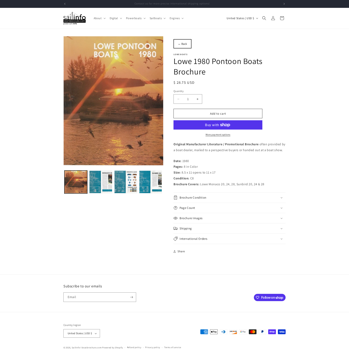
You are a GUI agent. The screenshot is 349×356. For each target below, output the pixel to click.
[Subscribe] (131, 297)
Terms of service (172, 347)
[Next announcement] (284, 4)
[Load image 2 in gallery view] (100, 182)
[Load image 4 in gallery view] (150, 182)
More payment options (218, 134)
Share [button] (181, 251)
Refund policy (134, 347)
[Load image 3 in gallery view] (125, 182)
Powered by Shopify (112, 347)
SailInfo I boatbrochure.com (87, 347)
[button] (99, 18)
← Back (182, 44)
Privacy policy (152, 347)
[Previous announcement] (64, 4)
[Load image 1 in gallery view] (75, 182)
